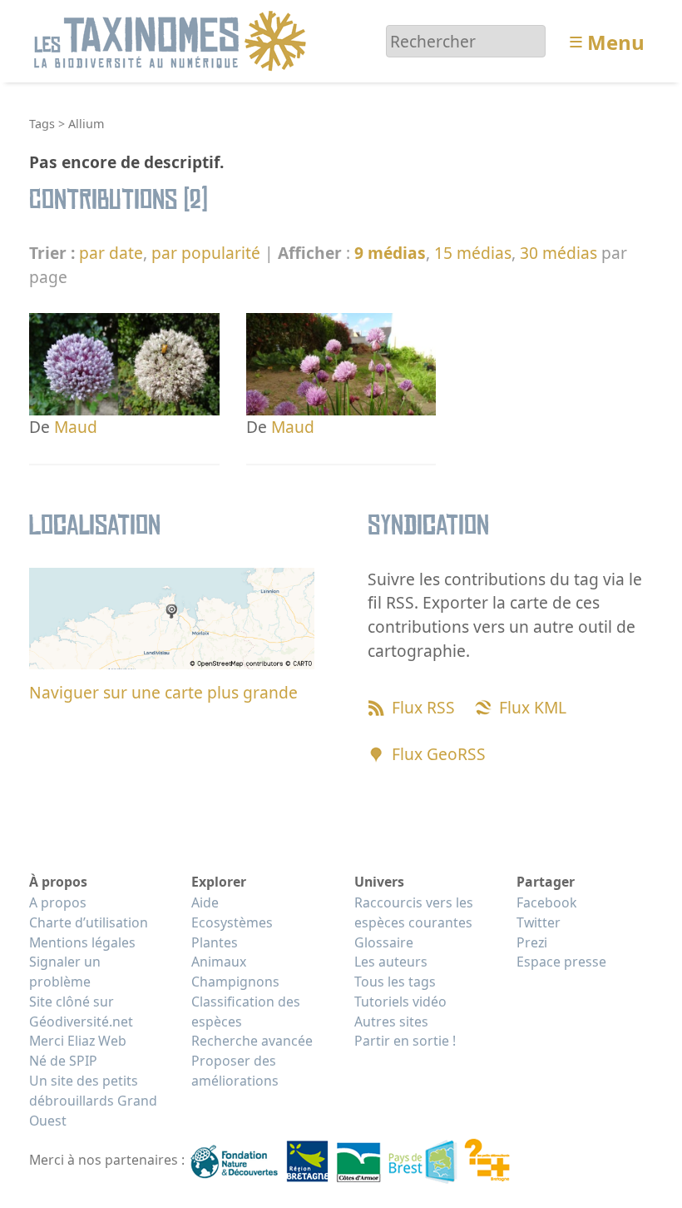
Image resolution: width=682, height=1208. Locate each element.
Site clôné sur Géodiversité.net (81, 1011)
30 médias (558, 252)
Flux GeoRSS (439, 754)
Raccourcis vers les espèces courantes (413, 912)
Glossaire (383, 942)
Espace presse (561, 961)
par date (111, 252)
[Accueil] (172, 39)
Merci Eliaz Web (77, 1041)
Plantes (214, 942)
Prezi (531, 942)
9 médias (390, 252)
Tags (42, 124)
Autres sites (391, 1021)
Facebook (546, 902)
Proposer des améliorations (235, 1070)
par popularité (205, 252)
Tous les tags (395, 981)
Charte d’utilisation (88, 922)
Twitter (538, 922)
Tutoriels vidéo (400, 1001)
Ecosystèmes (232, 922)
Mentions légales (82, 942)
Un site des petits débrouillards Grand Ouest (93, 1100)
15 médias (473, 252)
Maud (75, 426)
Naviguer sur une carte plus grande (163, 692)
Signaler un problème (65, 971)
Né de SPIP (63, 1060)
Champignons (235, 981)
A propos (57, 902)
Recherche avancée (252, 1041)
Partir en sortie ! (405, 1041)
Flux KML (532, 707)
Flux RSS (423, 707)
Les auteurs (390, 961)
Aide (205, 902)
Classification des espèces (245, 1011)
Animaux (218, 961)
